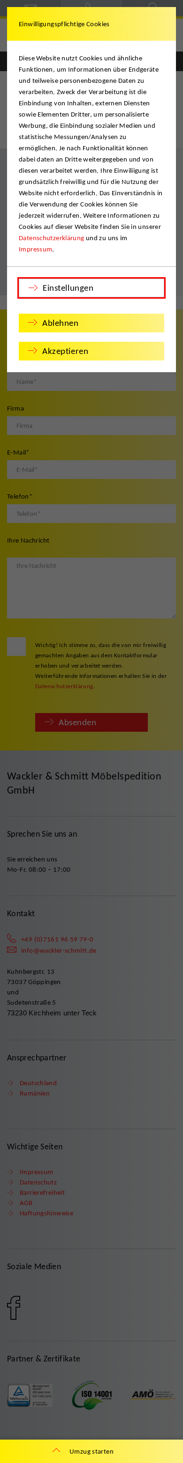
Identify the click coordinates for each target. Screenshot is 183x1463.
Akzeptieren (65, 351)
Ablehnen (60, 322)
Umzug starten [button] (91, 1451)
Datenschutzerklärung (51, 238)
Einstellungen (68, 287)
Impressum (35, 249)
